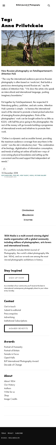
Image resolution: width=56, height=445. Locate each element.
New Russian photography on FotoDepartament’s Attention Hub (26, 72)
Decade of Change (13, 364)
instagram (29, 210)
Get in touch (9, 306)
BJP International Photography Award (21, 361)
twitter (28, 220)
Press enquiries (11, 313)
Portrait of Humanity (13, 346)
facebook (29, 215)
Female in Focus (11, 354)
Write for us (9, 391)
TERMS (3, 433)
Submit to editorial (12, 310)
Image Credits (10, 398)
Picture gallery (40, 175)
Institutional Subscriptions (15, 320)
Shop (6, 395)
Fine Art (16, 175)
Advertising (9, 317)
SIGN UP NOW (16, 277)
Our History (9, 384)
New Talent (24, 175)
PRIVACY (10, 433)
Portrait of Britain (11, 350)
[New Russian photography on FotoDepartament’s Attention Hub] (28, 48)
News (31, 175)
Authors (7, 388)
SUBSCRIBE (19, 433)
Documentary (6, 175)
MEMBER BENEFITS (18, 328)
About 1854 (9, 381)
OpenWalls (9, 357)
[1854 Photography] (28, 5)
